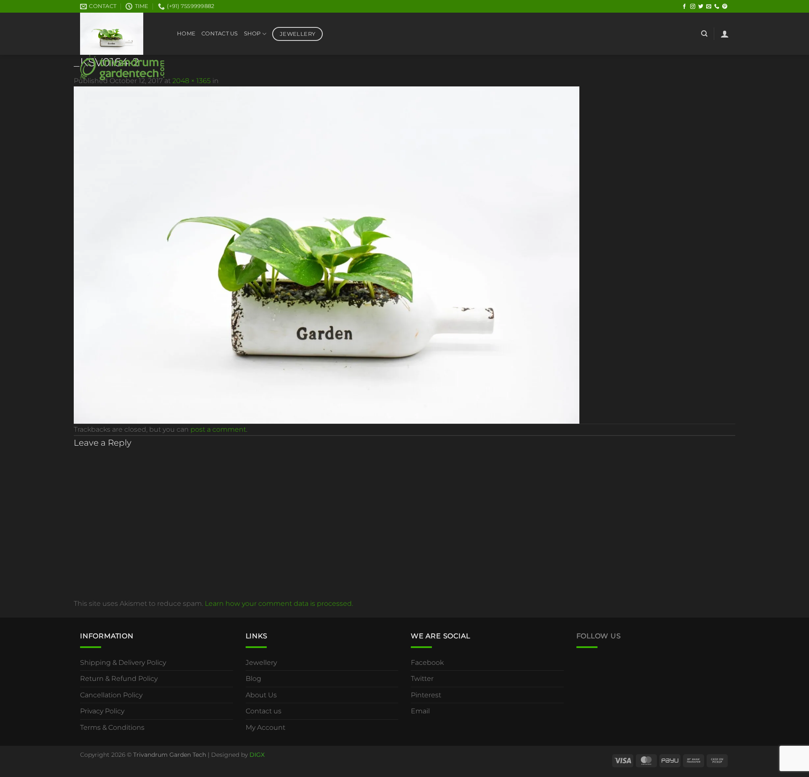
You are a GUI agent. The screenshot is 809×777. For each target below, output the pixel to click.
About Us (261, 695)
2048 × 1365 (191, 81)
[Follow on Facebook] (684, 7)
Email (420, 711)
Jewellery (261, 663)
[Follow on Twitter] (700, 7)
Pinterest (426, 695)
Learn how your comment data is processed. (279, 604)
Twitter (422, 679)
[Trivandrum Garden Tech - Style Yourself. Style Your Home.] (122, 46)
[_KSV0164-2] (326, 254)
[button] (725, 33)
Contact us (263, 711)
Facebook (427, 663)
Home (186, 33)
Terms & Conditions (112, 727)
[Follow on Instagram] (692, 7)
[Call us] (716, 7)
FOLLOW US (598, 636)
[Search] (704, 34)
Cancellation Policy (111, 695)
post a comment (218, 429)
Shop (252, 33)
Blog (253, 679)
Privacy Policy (102, 711)
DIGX (257, 754)
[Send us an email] (708, 7)
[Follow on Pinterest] (724, 7)
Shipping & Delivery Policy (123, 663)
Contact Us (219, 33)
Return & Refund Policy (119, 679)
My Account (265, 727)
